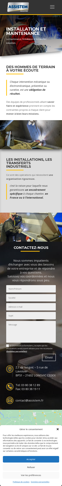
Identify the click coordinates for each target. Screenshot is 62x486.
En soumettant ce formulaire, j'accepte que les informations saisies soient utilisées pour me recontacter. (29, 348)
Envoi (49, 357)
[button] (57, 429)
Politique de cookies (21, 482)
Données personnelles (40, 482)
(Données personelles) (16, 351)
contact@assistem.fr (30, 400)
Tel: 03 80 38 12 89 (28, 385)
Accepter (31, 459)
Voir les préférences (31, 475)
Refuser (31, 467)
